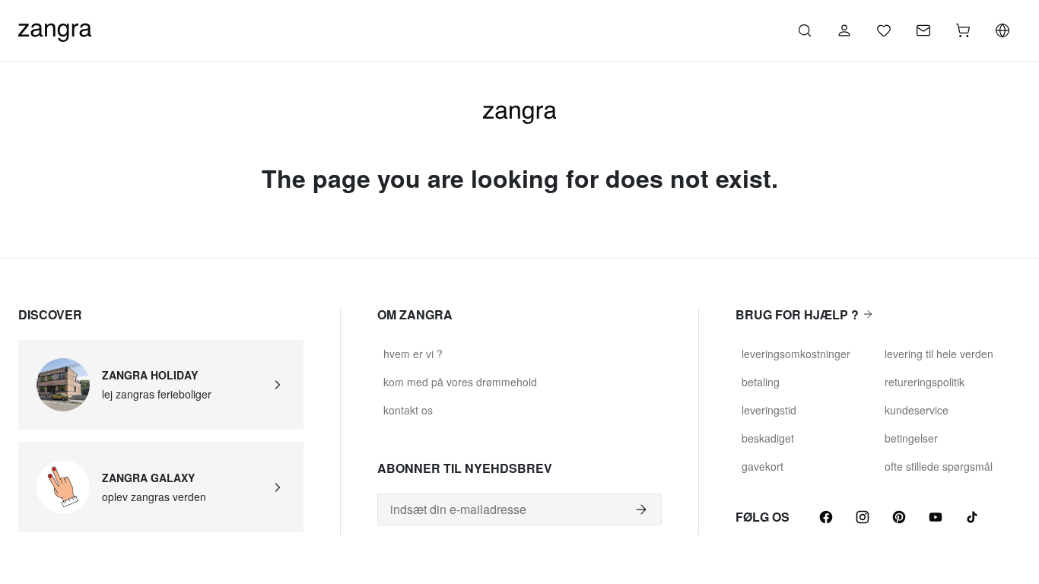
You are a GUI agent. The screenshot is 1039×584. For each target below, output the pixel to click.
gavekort (762, 466)
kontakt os (408, 409)
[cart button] (963, 30)
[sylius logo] (54, 28)
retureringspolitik (924, 381)
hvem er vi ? (413, 353)
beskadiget (768, 438)
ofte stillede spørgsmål (939, 466)
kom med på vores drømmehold (460, 381)
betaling (761, 381)
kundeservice (916, 409)
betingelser (911, 438)
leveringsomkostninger (796, 353)
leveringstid (769, 409)
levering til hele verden (939, 353)
